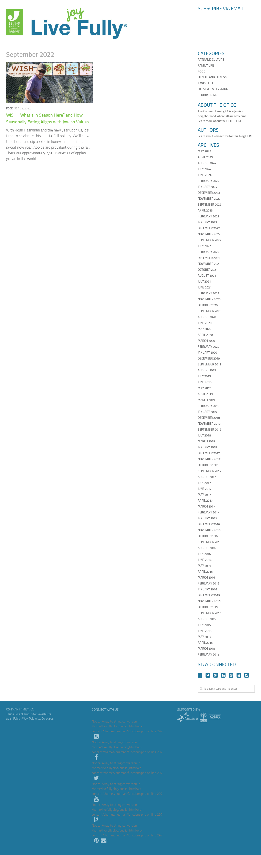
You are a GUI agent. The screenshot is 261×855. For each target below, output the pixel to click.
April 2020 (205, 335)
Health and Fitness (212, 77)
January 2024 (207, 187)
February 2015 (208, 654)
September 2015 (209, 613)
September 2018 (209, 429)
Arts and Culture (211, 59)
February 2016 (208, 583)
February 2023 (208, 216)
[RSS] (96, 736)
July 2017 (204, 483)
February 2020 (208, 346)
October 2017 (208, 465)
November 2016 (209, 530)
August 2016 (207, 548)
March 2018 (206, 441)
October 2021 (208, 270)
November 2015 (209, 601)
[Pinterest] (231, 675)
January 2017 (207, 518)
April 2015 (205, 643)
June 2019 (204, 382)
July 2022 (204, 246)
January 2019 (207, 412)
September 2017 (209, 471)
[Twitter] (208, 675)
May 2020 (204, 329)
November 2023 (209, 198)
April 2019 (205, 394)
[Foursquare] (96, 820)
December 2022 (209, 228)
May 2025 (204, 151)
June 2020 (204, 323)
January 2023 (207, 222)
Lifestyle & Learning (213, 89)
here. (239, 121)
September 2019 (209, 364)
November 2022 (209, 234)
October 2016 (208, 536)
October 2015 (208, 607)
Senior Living (207, 95)
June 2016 (204, 560)
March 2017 (206, 506)
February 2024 (208, 181)
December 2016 (209, 524)
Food (9, 108)
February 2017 (208, 512)
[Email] (103, 841)
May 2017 (204, 495)
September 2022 (209, 240)
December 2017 (209, 453)
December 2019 (209, 358)
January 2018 (207, 447)
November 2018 (209, 423)
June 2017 (204, 489)
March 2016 (206, 577)
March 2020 (206, 341)
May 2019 (204, 388)
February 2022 (208, 252)
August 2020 (207, 317)
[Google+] (215, 675)
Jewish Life (206, 83)
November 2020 (209, 299)
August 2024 (207, 163)
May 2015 (204, 637)
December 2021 (209, 258)
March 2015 (206, 648)
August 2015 (207, 619)
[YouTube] (239, 675)
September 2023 (209, 204)
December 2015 (209, 595)
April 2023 (205, 210)
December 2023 (209, 193)
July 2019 (204, 376)
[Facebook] (200, 675)
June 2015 (204, 631)
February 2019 (208, 406)
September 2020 (209, 311)
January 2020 (207, 352)
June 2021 (204, 287)
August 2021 (207, 275)
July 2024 (204, 169)
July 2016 (204, 554)
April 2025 (205, 157)
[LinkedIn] (223, 675)
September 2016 (209, 542)
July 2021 (204, 281)
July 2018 (204, 435)
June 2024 (204, 175)
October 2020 (208, 305)
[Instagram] (246, 675)
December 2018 (209, 418)
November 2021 (209, 264)
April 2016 (205, 571)
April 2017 (205, 500)
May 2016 (204, 566)
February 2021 (208, 293)
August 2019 (207, 370)
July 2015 (204, 625)
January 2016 (207, 589)
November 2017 (209, 459)
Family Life (206, 65)
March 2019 (206, 400)
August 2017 (207, 477)
